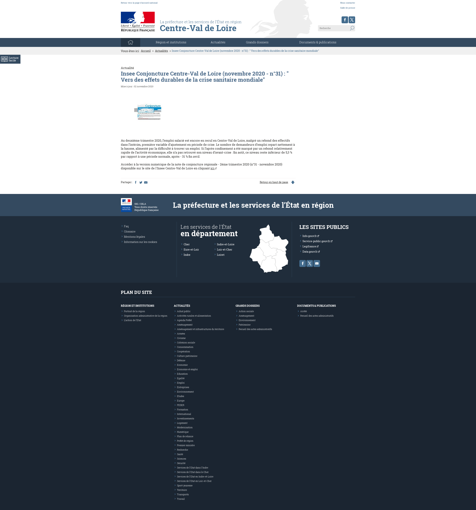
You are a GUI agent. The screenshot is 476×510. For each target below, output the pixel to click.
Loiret (220, 254)
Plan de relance (185, 436)
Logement (182, 422)
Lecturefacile (14, 59)
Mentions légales (134, 236)
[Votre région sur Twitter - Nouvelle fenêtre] (352, 19)
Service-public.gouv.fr (317, 241)
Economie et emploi (187, 369)
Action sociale (246, 311)
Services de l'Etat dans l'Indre (192, 467)
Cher (187, 244)
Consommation (185, 346)
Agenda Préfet (184, 320)
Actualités (218, 42)
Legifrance (310, 246)
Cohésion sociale (186, 342)
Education (182, 373)
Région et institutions (137, 305)
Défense (181, 360)
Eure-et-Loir (191, 249)
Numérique (183, 431)
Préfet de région (185, 440)
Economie (182, 364)
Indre (187, 254)
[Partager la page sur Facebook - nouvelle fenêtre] (135, 182)
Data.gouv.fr (310, 251)
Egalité (180, 378)
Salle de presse (347, 7)
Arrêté (303, 311)
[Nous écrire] (316, 263)
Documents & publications (317, 42)
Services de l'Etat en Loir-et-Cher (194, 480)
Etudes (180, 396)
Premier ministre (186, 445)
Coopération (183, 351)
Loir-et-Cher (224, 249)
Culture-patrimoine (187, 355)
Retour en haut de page (274, 182)
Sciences (181, 458)
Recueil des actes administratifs (255, 329)
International (184, 413)
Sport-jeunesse (184, 485)
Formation (182, 409)
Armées (181, 333)
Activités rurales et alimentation (194, 315)
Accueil (146, 50)
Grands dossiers (257, 42)
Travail (181, 498)
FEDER (180, 405)
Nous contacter (347, 2)
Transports (183, 494)
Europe (180, 400)
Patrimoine (244, 324)
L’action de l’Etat (132, 320)
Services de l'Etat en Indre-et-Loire (195, 476)
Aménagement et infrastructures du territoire (200, 329)
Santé (180, 454)
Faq (126, 226)
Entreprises (183, 387)
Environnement (185, 391)
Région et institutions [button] (171, 42)
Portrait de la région (134, 311)
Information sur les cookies (140, 242)
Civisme (181, 338)
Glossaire (130, 231)
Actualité (127, 68)
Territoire (182, 489)
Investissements (185, 418)
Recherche (182, 449)
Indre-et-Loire (225, 244)
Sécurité (181, 463)
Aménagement (184, 324)
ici (212, 168)
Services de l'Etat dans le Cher (193, 472)
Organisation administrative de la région (145, 315)
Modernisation (185, 427)
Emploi (181, 382)
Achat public (183, 311)
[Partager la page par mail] (145, 182)
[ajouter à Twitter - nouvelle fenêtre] (140, 182)
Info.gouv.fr (310, 236)
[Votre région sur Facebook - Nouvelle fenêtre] (345, 19)
